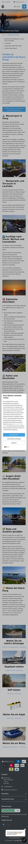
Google (4, 426)
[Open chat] (24, 840)
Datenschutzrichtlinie (18, 424)
